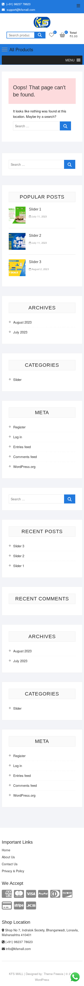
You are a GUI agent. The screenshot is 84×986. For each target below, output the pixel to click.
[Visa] (31, 893)
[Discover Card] (67, 893)
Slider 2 (35, 235)
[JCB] (31, 905)
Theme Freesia (53, 974)
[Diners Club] (55, 893)
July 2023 (20, 332)
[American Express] (7, 893)
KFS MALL (16, 974)
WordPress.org (24, 466)
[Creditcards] (7, 905)
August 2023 (22, 322)
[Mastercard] (19, 893)
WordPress (42, 979)
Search (39, 35)
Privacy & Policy (13, 871)
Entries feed (22, 446)
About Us (8, 857)
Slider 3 (35, 262)
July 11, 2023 (39, 216)
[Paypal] (43, 893)
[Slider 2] (17, 235)
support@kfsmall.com (20, 9)
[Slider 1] (17, 209)
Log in (17, 436)
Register (19, 427)
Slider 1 (35, 209)
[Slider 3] (17, 261)
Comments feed (25, 456)
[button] (70, 60)
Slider (17, 379)
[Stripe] (19, 905)
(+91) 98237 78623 (17, 4)
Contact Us (9, 864)
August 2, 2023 (40, 269)
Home (6, 850)
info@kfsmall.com (18, 948)
